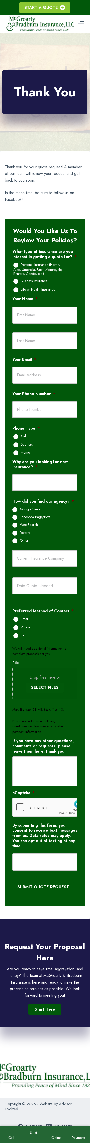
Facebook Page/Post (35, 517)
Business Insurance (34, 281)
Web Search (29, 525)
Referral (26, 533)
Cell (24, 436)
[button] (45, 1009)
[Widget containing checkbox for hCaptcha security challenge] (45, 807)
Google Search (31, 509)
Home (25, 452)
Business (27, 444)
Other (24, 540)
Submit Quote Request (43, 887)
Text (24, 635)
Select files (45, 687)
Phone (25, 627)
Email (25, 619)
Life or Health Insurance (38, 289)
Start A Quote (41, 7)
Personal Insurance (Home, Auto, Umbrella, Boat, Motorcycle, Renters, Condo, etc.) (38, 269)
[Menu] (81, 24)
